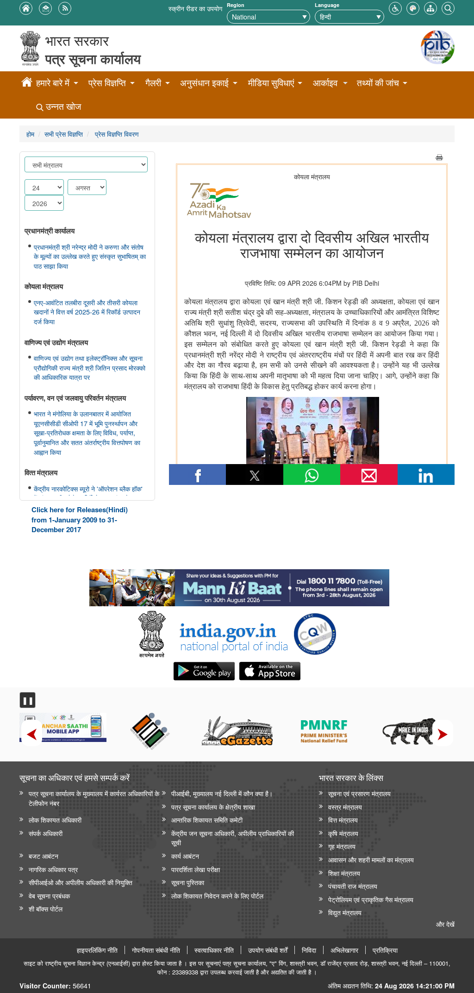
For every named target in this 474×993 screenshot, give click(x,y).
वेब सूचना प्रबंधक (49, 895)
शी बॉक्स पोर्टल (45, 908)
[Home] (26, 83)
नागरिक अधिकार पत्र (53, 869)
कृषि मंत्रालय (343, 833)
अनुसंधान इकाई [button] (204, 82)
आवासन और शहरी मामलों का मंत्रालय (371, 859)
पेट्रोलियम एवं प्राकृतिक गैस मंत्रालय (370, 899)
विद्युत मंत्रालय (345, 912)
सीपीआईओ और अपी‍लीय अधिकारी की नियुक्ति (80, 882)
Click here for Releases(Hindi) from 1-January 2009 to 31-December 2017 (79, 519)
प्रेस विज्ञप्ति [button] (107, 82)
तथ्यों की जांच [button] (378, 82)
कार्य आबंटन (185, 856)
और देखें (445, 924)
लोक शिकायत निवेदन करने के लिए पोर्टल (217, 895)
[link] (239, 585)
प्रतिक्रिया (385, 950)
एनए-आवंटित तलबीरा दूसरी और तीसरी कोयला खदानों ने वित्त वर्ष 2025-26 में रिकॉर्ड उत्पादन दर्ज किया (87, 312)
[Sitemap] (430, 7)
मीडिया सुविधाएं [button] (271, 82)
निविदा (309, 950)
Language (327, 5)
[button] (395, 7)
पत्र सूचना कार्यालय (93, 58)
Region (235, 5)
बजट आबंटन (43, 856)
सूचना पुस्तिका (187, 882)
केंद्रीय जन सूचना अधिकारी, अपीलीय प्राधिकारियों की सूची (232, 838)
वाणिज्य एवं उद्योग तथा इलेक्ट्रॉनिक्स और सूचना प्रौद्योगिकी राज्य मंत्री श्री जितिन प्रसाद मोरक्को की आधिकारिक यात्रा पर (89, 367)
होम (30, 133)
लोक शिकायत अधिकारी (55, 819)
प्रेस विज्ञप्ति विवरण (116, 133)
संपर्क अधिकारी (45, 833)
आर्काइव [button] (325, 82)
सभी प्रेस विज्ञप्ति (63, 133)
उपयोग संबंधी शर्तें (267, 950)
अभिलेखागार (344, 950)
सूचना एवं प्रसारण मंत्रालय (359, 793)
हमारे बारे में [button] (52, 82)
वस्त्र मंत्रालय (345, 806)
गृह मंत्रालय (342, 846)
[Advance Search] (448, 7)
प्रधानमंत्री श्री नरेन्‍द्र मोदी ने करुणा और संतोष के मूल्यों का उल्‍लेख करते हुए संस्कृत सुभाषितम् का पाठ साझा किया (90, 256)
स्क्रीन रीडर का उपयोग (195, 8)
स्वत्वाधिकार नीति (214, 950)
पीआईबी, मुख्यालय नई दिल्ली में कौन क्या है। (222, 793)
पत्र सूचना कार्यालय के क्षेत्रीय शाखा (213, 806)
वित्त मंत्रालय (343, 819)
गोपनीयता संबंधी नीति (156, 950)
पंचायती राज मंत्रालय (352, 886)
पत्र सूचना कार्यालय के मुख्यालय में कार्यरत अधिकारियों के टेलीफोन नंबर (94, 798)
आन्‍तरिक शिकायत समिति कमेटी (207, 819)
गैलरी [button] (153, 82)
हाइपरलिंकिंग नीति (97, 950)
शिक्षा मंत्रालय (344, 873)
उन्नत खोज (62, 106)
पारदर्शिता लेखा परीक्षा (195, 869)
